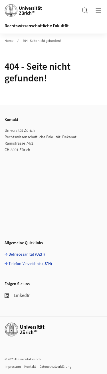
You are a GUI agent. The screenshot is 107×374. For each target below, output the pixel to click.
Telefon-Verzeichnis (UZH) (30, 264)
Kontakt (30, 366)
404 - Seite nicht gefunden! (42, 40)
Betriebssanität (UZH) (27, 254)
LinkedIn (22, 295)
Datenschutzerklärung (55, 366)
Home (9, 40)
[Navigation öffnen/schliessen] (98, 10)
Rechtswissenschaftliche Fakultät (37, 26)
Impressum (13, 366)
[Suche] (85, 10)
